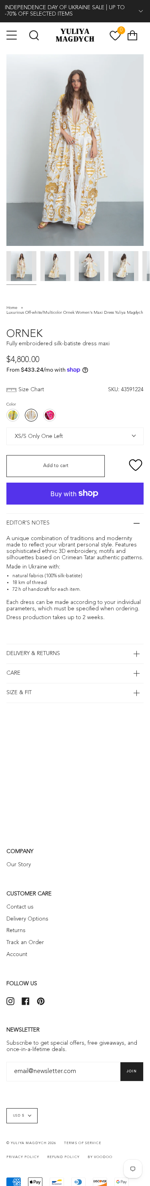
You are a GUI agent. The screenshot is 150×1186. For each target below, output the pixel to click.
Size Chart (31, 389)
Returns (16, 930)
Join (132, 1071)
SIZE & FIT (19, 692)
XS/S (19, 436)
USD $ (18, 1115)
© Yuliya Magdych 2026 (31, 1143)
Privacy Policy (22, 1157)
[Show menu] (12, 35)
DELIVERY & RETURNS (33, 653)
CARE (13, 673)
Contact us (20, 907)
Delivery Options (27, 919)
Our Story (18, 864)
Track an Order (25, 942)
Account (16, 954)
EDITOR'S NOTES (28, 523)
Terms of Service (82, 1143)
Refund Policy (63, 1157)
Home (11, 308)
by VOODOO (100, 1157)
